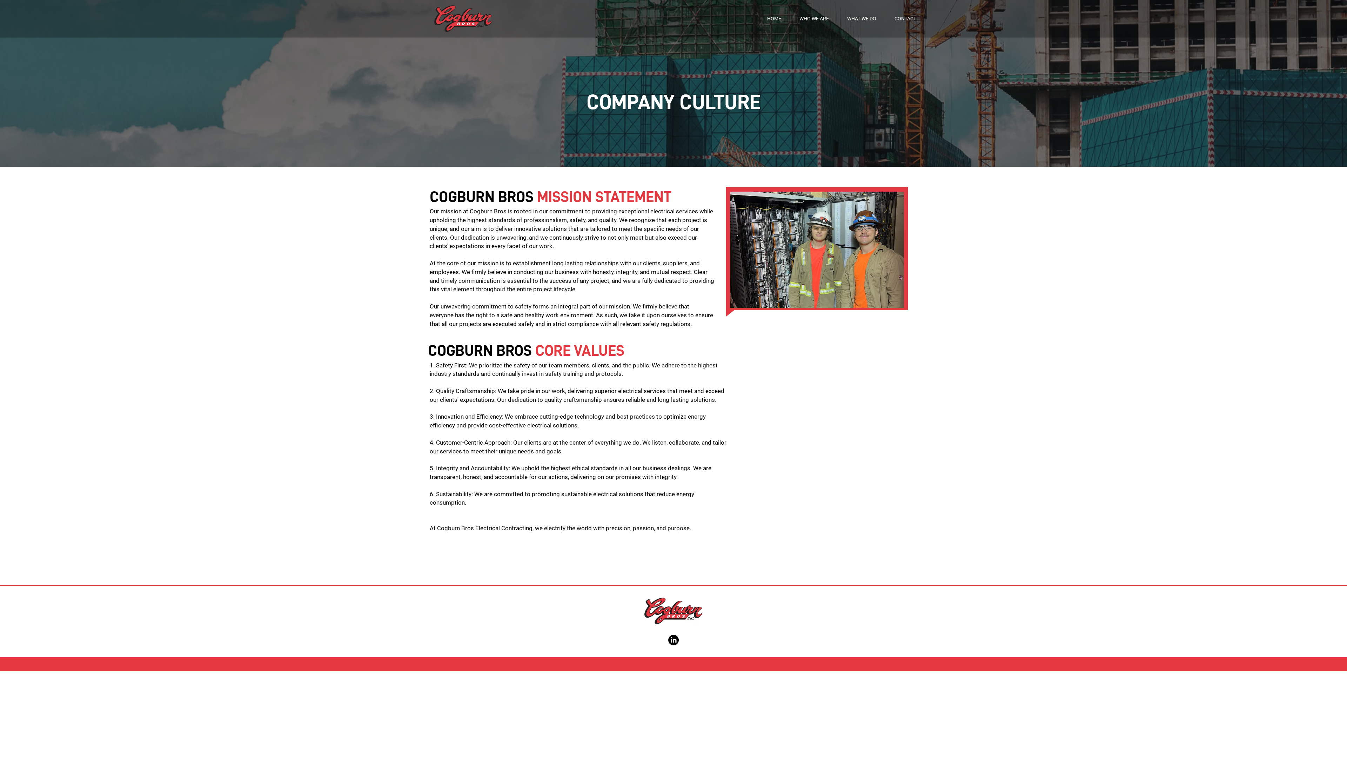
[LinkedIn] (673, 640)
